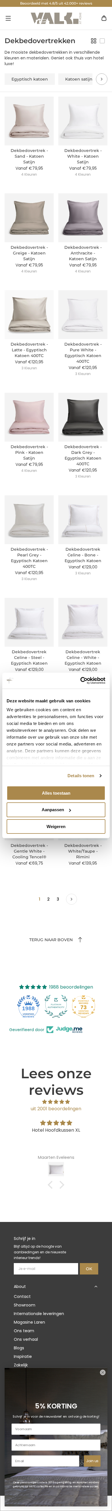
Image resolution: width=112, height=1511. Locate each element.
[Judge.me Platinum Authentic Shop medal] (56, 1006)
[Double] (93, 40)
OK (89, 1268)
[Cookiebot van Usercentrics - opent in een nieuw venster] (80, 680)
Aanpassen (53, 809)
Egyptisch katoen (29, 79)
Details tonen (80, 775)
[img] (56, 1101)
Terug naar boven (51, 939)
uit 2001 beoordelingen (56, 1108)
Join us (92, 1460)
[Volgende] (71, 899)
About (20, 1286)
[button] (8, 18)
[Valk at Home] (56, 18)
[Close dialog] (103, 1372)
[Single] (102, 40)
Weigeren (56, 826)
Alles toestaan (56, 792)
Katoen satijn (78, 79)
